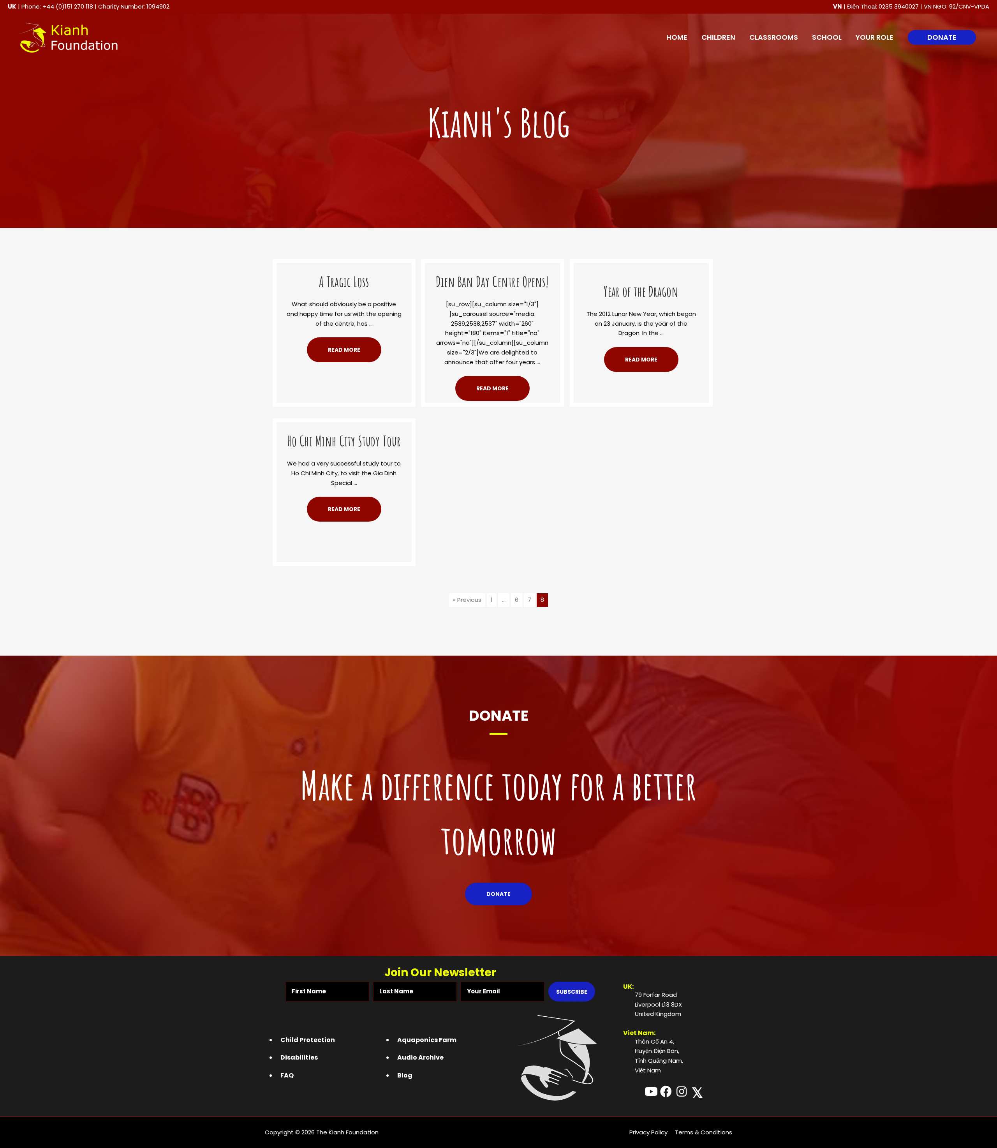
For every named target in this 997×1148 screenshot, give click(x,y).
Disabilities (299, 1057)
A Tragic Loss (344, 282)
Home (676, 37)
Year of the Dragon (641, 291)
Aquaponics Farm (426, 1039)
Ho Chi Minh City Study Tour (344, 441)
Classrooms (773, 37)
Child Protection (307, 1039)
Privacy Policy (648, 1132)
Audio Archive (420, 1057)
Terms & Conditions (703, 1132)
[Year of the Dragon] (641, 267)
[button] (941, 37)
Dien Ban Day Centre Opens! (492, 282)
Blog (404, 1075)
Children (718, 37)
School (827, 37)
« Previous (467, 600)
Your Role (874, 37)
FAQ (287, 1075)
